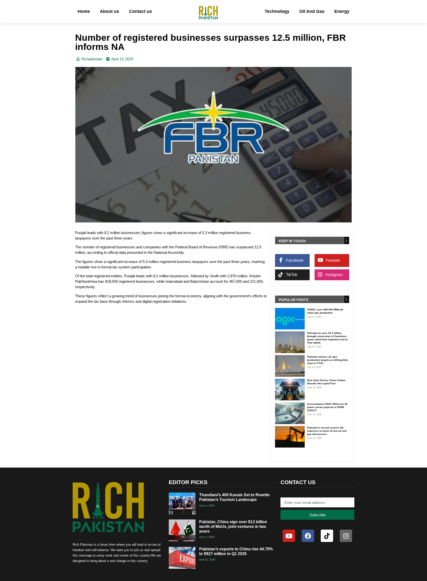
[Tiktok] (327, 536)
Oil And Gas (311, 11)
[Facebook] (308, 536)
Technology (277, 11)
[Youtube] (289, 536)
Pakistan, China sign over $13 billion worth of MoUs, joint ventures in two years (233, 526)
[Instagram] (346, 536)
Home (84, 11)
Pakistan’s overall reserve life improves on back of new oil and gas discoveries (326, 430)
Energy (341, 11)
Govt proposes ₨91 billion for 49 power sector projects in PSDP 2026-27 (327, 407)
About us (109, 11)
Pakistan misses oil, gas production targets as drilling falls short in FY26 (327, 360)
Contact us (140, 11)
